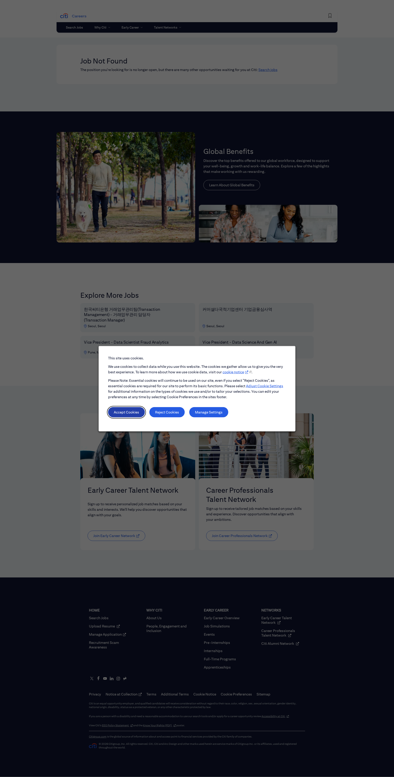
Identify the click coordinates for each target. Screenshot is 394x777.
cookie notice (233, 372)
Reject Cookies (167, 412)
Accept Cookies (126, 412)
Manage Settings (209, 412)
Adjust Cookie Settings (264, 386)
